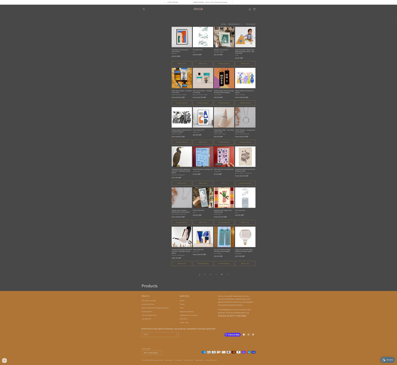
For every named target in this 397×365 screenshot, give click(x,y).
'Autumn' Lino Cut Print (221, 50)
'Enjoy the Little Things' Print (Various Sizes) (223, 211)
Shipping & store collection (189, 315)
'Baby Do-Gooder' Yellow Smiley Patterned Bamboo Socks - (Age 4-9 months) (245, 51)
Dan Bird (230, 316)
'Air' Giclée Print (197, 50)
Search (182, 301)
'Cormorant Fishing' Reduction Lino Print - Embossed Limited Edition (181, 171)
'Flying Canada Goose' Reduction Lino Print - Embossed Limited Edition (182, 251)
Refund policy (169, 360)
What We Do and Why (149, 301)
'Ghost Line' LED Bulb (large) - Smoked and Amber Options (244, 250)
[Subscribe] (176, 334)
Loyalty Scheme (147, 312)
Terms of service (188, 360)
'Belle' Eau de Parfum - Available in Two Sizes (182, 91)
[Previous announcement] (165, 2)
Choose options (224, 64)
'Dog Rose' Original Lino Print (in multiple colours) (245, 170)
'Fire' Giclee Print (240, 210)
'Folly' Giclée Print (198, 249)
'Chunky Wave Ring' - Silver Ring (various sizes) (224, 131)
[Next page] (227, 274)
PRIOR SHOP (149, 360)
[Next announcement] (232, 2)
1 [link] (199, 274)
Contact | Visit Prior (148, 304)
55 (222, 274)
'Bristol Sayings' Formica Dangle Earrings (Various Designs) (224, 91)
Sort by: (223, 24)
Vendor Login (184, 322)
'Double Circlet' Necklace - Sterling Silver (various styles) (181, 211)
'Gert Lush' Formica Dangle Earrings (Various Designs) (222, 250)
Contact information (211, 360)
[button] (144, 9)
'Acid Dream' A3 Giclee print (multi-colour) (180, 50)
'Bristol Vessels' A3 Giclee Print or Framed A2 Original (182, 131)
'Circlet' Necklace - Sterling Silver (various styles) (245, 131)
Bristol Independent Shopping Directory (155, 308)
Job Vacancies (146, 319)
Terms (182, 308)
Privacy (182, 304)
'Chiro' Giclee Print (198, 130)
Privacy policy (178, 360)
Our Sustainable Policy (149, 315)
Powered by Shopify (158, 360)
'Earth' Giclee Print (198, 210)
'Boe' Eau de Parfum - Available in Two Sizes (202, 91)
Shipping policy (199, 360)
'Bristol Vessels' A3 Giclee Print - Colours (244, 91)
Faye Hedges (241, 316)
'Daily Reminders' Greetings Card (203, 169)
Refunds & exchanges (187, 312)
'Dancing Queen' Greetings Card (223, 169)
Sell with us (184, 319)
